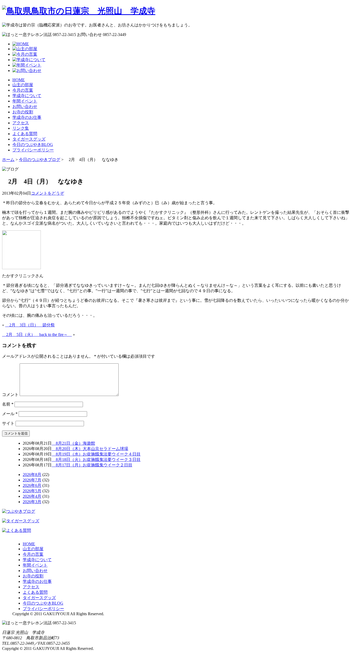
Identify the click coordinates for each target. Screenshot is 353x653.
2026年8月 (32, 474)
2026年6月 (32, 485)
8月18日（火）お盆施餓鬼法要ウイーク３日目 (96, 459)
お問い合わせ (24, 106)
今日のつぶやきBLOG (32, 144)
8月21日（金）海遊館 (73, 443)
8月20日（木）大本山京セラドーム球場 (90, 448)
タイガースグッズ (28, 139)
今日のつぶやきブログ (39, 159)
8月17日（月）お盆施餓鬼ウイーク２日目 (92, 465)
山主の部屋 (22, 85)
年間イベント (24, 101)
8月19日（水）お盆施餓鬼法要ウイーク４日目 (96, 454)
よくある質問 (24, 133)
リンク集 (20, 128)
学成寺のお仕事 (26, 117)
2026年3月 (32, 502)
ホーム (8, 159)
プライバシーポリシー (33, 150)
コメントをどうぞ (47, 193)
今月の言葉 (22, 90)
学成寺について (26, 95)
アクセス (20, 123)
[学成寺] (78, 11)
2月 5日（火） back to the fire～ (37, 334)
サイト (8, 423)
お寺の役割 (22, 112)
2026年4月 (32, 496)
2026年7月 (32, 480)
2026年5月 (32, 491)
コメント (10, 394)
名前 (7, 404)
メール (10, 414)
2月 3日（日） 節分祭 (30, 325)
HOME (18, 80)
